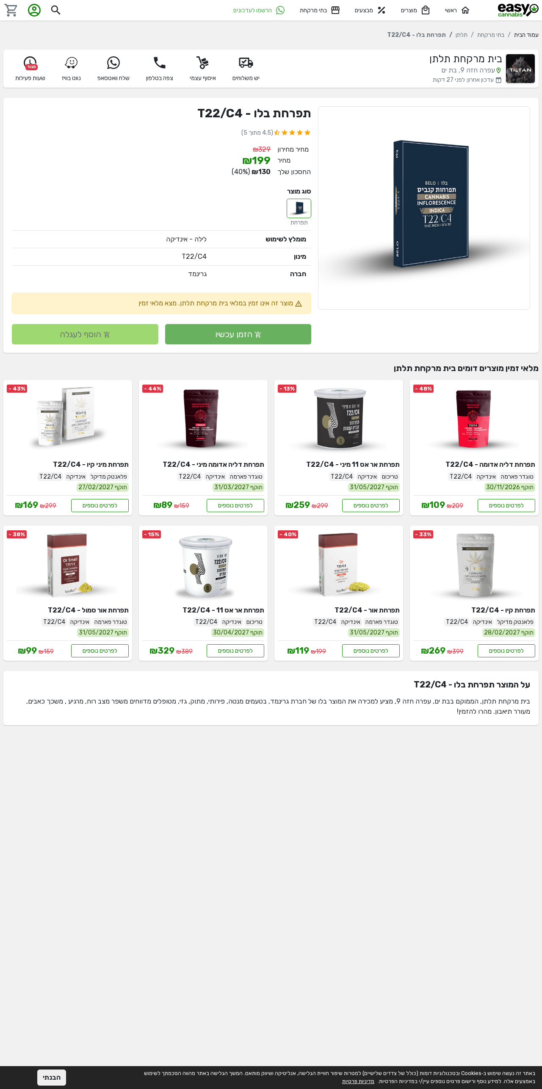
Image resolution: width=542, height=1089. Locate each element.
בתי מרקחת (313, 10)
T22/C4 (194, 256)
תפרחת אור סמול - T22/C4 (88, 610)
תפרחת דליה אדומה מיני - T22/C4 (213, 464)
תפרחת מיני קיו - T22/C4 (91, 464)
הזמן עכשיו (234, 334)
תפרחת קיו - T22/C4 (503, 610)
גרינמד (197, 274)
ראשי (451, 10)
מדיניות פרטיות (358, 1081)
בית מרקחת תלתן (465, 59)
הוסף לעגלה (81, 334)
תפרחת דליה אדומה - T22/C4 (490, 464)
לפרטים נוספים (506, 505)
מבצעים (364, 10)
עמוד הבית (526, 35)
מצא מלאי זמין (157, 303)
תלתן (461, 35)
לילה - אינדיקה (186, 239)
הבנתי (52, 1077)
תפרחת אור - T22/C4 (367, 610)
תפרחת (299, 222)
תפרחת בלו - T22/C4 (254, 113)
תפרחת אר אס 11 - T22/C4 (223, 610)
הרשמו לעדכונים (252, 10)
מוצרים (409, 10)
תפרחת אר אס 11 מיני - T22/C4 (353, 464)
